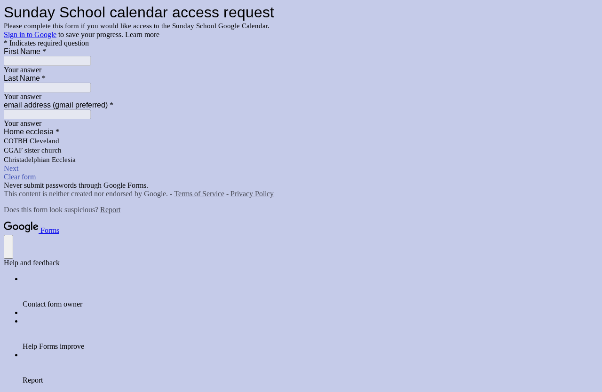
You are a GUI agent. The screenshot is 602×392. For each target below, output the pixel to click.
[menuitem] (310, 291)
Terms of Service (199, 194)
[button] (301, 168)
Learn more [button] (142, 34)
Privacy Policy (252, 194)
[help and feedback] (8, 247)
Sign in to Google (30, 34)
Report (110, 210)
